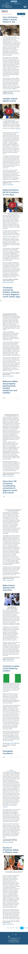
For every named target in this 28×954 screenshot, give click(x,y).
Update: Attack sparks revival (10, 99)
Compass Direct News (11, 120)
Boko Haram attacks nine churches (9, 587)
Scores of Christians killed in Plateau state (10, 850)
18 (16, 928)
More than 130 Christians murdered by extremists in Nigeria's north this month (10, 487)
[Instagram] (14, 934)
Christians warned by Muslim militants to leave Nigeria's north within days (11, 292)
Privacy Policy (12, 941)
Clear (23, 13)
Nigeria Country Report (8, 93)
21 (24, 928)
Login (7, 3)
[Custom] (15, 934)
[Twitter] (12, 934)
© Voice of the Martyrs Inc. (14, 940)
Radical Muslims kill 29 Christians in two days (11, 192)
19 (19, 928)
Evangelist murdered (8, 752)
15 (7, 928)
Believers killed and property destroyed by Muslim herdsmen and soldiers (10, 387)
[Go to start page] (3, 928)
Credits (17, 941)
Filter (19, 13)
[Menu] (25, 7)
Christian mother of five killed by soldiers (11, 668)
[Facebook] (11, 934)
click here (18, 128)
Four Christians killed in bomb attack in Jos (10, 19)
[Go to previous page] (5, 928)
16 (10, 928)
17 (13, 928)
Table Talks (14, 1)
